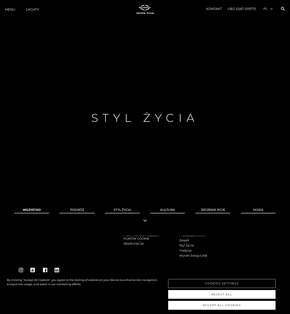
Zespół (184, 240)
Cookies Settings (222, 283)
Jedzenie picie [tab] (213, 210)
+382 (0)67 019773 (241, 9)
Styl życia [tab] (122, 210)
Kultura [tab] (167, 210)
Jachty (32, 9)
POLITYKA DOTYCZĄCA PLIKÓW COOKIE (141, 236)
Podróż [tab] (77, 210)
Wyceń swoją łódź (193, 255)
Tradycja (185, 250)
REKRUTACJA (134, 244)
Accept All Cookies (222, 305)
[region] (145, 294)
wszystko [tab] (32, 210)
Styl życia (186, 245)
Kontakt (214, 9)
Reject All (221, 294)
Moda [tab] (258, 210)
